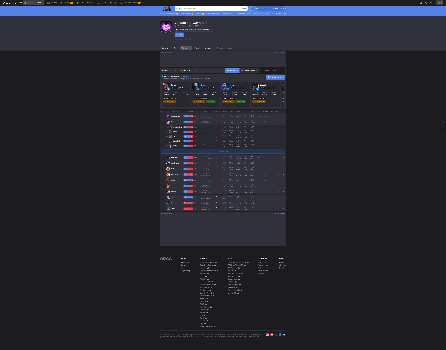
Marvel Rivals (205, 287)
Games (202, 312)
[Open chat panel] (444, 125)
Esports (202, 321)
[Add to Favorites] (207, 22)
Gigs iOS (231, 282)
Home (162, 14)
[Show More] (421, 2)
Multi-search (258, 14)
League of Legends (34, 3)
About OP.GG (185, 262)
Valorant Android (234, 273)
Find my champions (277, 77)
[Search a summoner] (244, 8)
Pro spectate (240, 14)
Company (184, 265)
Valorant (203, 273)
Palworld (203, 268)
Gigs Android (232, 279)
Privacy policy (263, 262)
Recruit (281, 268)
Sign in (439, 3)
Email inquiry (263, 271)
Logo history (185, 271)
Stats (249, 14)
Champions (172, 14)
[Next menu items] (272, 13)
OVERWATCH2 (205, 282)
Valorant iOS (232, 276)
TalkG (202, 318)
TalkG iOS (231, 287)
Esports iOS (232, 293)
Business (282, 262)
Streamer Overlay (206, 326)
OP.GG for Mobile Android (237, 262)
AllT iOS (231, 271)
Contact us (262, 273)
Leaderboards (227, 14)
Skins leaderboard (213, 14)
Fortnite (203, 298)
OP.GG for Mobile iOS (235, 265)
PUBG (202, 276)
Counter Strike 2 (206, 296)
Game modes (187, 14)
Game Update (270, 14)
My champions (232, 70)
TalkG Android (233, 285)
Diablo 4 (203, 301)
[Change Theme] (426, 2)
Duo (201, 315)
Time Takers (204, 307)
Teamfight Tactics (206, 265)
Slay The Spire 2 (206, 293)
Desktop (203, 310)
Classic (199, 14)
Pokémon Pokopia (206, 285)
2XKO (202, 304)
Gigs (201, 324)
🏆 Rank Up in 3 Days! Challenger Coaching (277, 8)
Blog (182, 268)
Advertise (282, 265)
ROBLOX (203, 279)
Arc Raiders (204, 290)
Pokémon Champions (208, 271)
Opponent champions (249, 70)
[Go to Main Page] (6, 3)
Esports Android (234, 290)
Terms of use (263, 265)
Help (260, 268)
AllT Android (232, 268)
